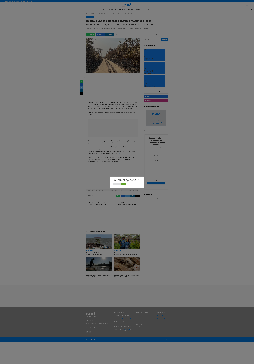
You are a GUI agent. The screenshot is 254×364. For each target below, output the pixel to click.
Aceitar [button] (123, 184)
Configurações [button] (117, 184)
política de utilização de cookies (125, 181)
